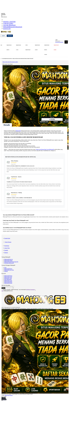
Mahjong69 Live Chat (9, 270)
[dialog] (34, 402)
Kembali (6, 250)
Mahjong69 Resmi (8, 283)
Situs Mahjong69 (8, 279)
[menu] (28, 50)
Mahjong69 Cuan (8, 278)
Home (3, 58)
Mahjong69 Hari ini (8, 259)
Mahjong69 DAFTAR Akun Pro (11, 261)
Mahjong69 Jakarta (8, 260)
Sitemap (6, 271)
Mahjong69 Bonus (8, 268)
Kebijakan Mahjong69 (9, 263)
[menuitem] (9, 47)
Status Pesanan (8, 242)
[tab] (7, 125)
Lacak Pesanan (9, 25)
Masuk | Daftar (9, 21)
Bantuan (7, 28)
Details (7, 125)
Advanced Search (59, 42)
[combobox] (61, 41)
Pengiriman (6, 245)
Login (3, 35)
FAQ (5, 267)
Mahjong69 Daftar (8, 281)
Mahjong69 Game (8, 277)
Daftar (10, 35)
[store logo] (6, 32)
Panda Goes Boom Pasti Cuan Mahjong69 (45, 149)
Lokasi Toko (8, 23)
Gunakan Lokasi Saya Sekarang (7, 404)
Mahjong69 (18, 130)
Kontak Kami (7, 238)
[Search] (66, 42)
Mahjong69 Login (8, 280)
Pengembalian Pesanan (12, 27)
